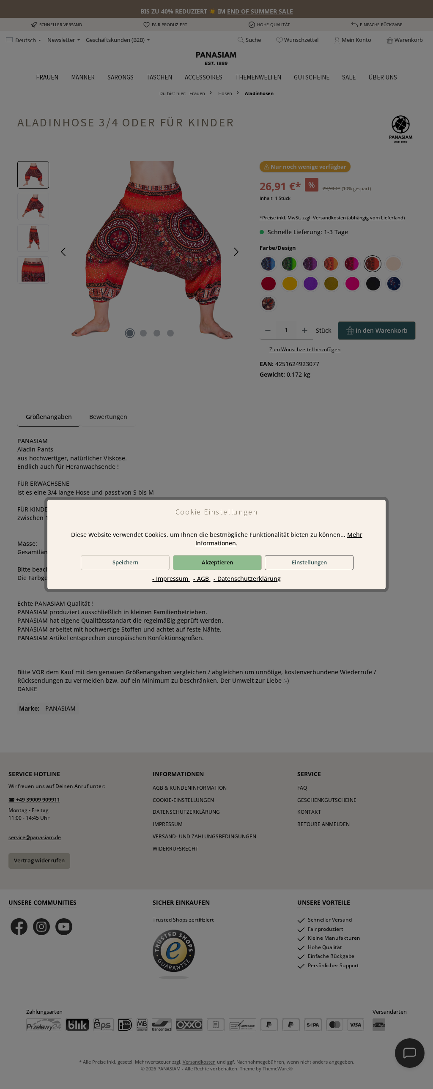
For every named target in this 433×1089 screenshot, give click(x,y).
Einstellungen (309, 562)
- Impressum (171, 579)
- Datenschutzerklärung (247, 579)
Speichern (125, 562)
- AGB (202, 579)
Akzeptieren (217, 562)
